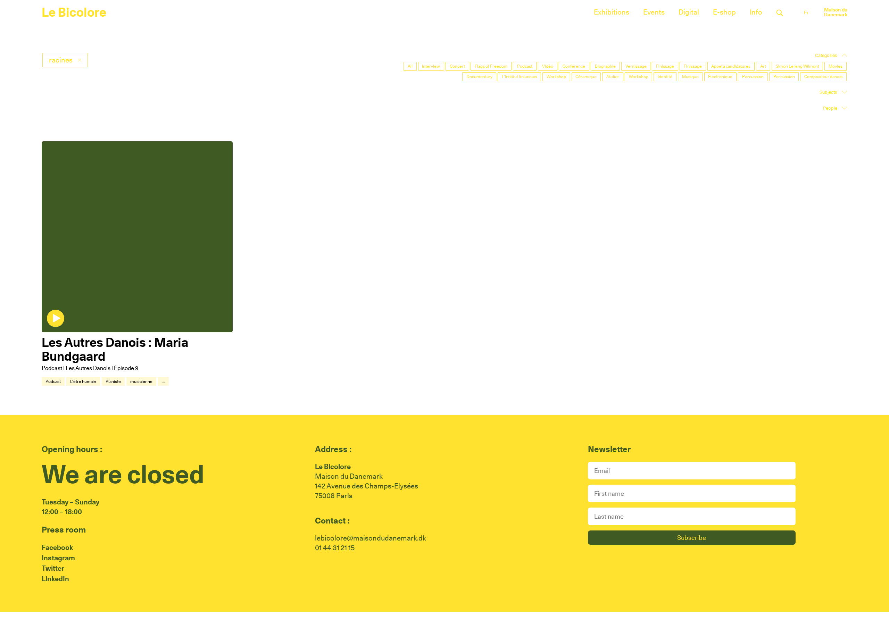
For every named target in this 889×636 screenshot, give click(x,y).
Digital (689, 12)
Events (654, 12)
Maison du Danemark (835, 12)
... (163, 381)
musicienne (141, 381)
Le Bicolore (74, 12)
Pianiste (113, 381)
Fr (806, 12)
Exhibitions (611, 12)
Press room (64, 529)
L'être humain (83, 381)
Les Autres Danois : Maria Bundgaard (115, 349)
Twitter (53, 568)
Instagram (58, 558)
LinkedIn (55, 579)
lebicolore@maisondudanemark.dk (370, 538)
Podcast (53, 381)
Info (756, 12)
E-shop (724, 12)
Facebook (57, 547)
